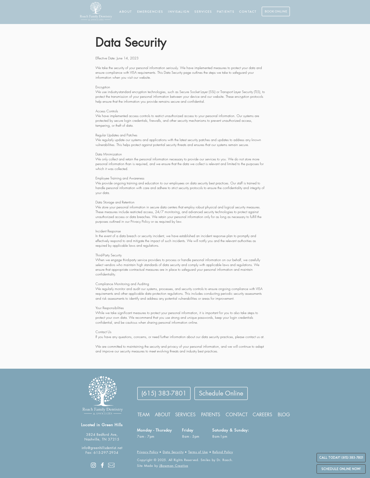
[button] (126, 11)
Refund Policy (222, 452)
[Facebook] (102, 465)
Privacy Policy (147, 452)
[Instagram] (93, 465)
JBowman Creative (173, 466)
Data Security (173, 452)
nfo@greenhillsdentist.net (102, 448)
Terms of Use (198, 452)
